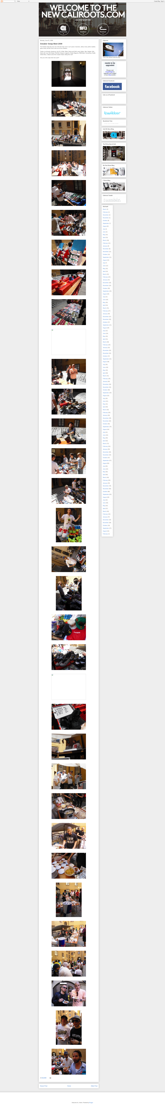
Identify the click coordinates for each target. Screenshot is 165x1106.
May (104, 234)
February (105, 212)
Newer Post (43, 1086)
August (105, 226)
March (104, 209)
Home (69, 1086)
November (106, 217)
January (105, 246)
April (104, 237)
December (106, 215)
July (104, 229)
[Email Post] (50, 1077)
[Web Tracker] (42, 1095)
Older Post (94, 1086)
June (104, 232)
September (106, 223)
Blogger (91, 1102)
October (105, 220)
